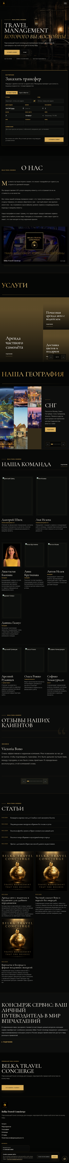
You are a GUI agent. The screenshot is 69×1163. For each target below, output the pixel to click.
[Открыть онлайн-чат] (64, 1158)
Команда (5, 1132)
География (5, 1129)
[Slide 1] (52, 444)
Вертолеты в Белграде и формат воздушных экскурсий (17, 966)
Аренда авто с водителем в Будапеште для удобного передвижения (15, 900)
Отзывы (4, 1135)
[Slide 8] (38, 781)
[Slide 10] (41, 781)
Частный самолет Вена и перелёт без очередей (47, 899)
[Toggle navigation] (65, 3)
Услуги (4, 1124)
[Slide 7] (37, 781)
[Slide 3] (55, 444)
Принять (54, 1156)
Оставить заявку (12, 52)
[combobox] (18, 101)
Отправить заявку (54, 139)
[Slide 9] (40, 781)
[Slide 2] (30, 781)
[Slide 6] (59, 444)
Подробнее (50, 429)
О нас (24, 52)
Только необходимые (44, 1156)
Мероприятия (6, 1127)
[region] (34, 329)
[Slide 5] (58, 444)
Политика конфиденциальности (13, 1138)
